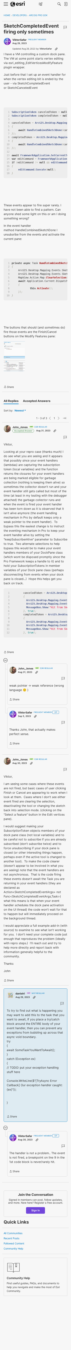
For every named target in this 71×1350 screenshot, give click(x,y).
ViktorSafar (19, 39)
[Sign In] (65, 4)
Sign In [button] (35, 1210)
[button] (14, 356)
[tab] (11, 401)
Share (9, 387)
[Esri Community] (17, 4)
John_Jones (20, 427)
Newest (19, 410)
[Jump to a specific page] (64, 418)
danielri (20, 993)
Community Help (13, 1248)
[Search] (59, 4)
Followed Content (14, 1243)
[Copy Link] (56, 48)
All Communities (13, 1233)
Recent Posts (11, 1238)
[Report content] (65, 27)
